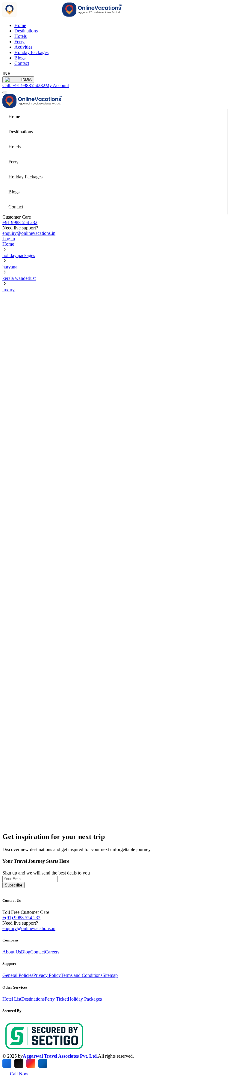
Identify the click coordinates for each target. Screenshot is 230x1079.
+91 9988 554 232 (19, 222)
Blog (25, 951)
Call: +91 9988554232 (23, 85)
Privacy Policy (47, 975)
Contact (21, 63)
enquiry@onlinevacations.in (28, 233)
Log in (8, 238)
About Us (11, 951)
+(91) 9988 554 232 (21, 917)
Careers (52, 951)
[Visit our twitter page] (18, 1063)
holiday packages (18, 255)
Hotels (20, 36)
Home (8, 244)
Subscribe (13, 885)
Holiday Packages (31, 52)
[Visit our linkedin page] (42, 1063)
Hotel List (11, 999)
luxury (8, 289)
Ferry (19, 41)
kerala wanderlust (19, 278)
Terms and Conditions (81, 975)
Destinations (26, 30)
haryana (9, 266)
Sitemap (110, 975)
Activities (23, 47)
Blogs (19, 57)
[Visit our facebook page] (6, 1063)
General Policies (17, 975)
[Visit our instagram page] (30, 1063)
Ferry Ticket (56, 999)
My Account (57, 85)
